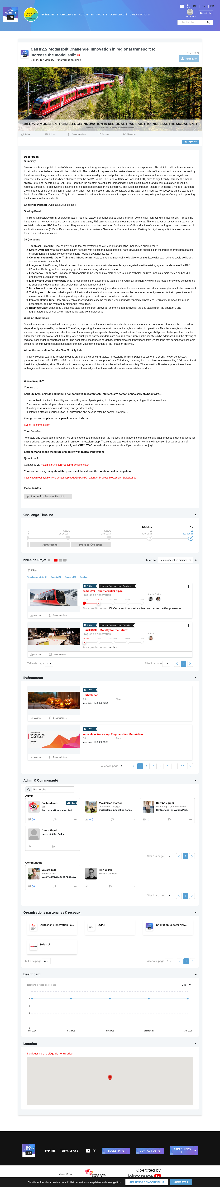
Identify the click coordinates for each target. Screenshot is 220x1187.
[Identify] (84, 603)
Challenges (68, 14)
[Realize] (127, 603)
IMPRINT (50, 1150)
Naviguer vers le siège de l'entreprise (49, 1053)
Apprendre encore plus (146, 1182)
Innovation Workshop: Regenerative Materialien (113, 734)
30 (182, 766)
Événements (49, 14)
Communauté (118, 14)
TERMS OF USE (69, 1150)
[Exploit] (142, 603)
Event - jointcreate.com (37, 424)
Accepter (181, 1182)
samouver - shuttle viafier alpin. (103, 591)
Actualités (86, 14)
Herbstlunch (90, 695)
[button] (110, 1078)
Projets (101, 14)
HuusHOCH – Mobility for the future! (105, 630)
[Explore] (98, 603)
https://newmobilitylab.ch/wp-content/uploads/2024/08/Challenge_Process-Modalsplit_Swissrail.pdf (80, 477)
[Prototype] (113, 603)
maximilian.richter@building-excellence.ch (65, 464)
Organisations (140, 14)
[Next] (190, 766)
